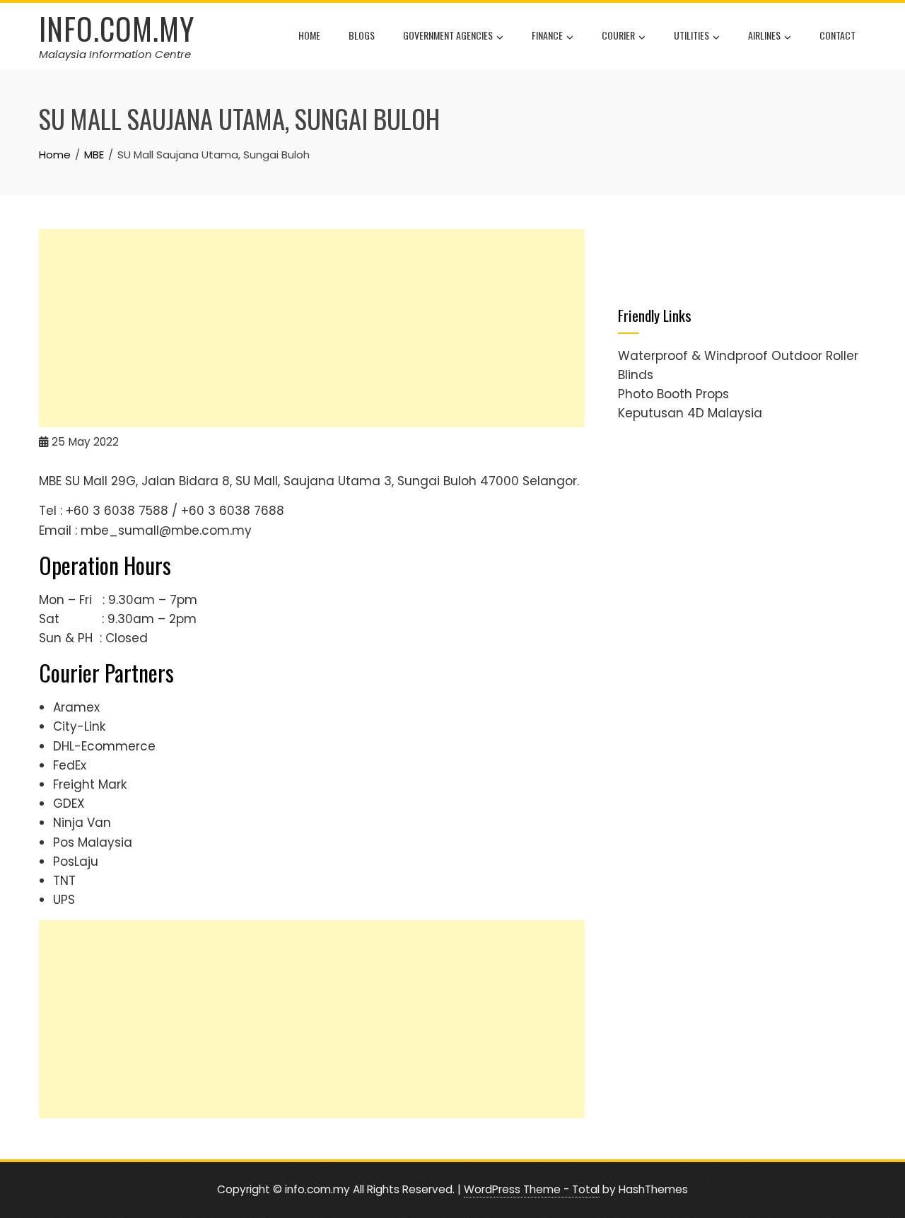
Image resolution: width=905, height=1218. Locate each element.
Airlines (764, 35)
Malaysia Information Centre (115, 54)
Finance (547, 35)
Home (309, 35)
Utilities (691, 35)
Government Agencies (448, 35)
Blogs (362, 35)
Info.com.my (116, 28)
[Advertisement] (312, 328)
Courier (618, 35)
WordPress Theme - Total (532, 1189)
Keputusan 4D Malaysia (690, 413)
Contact (837, 35)
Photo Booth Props (673, 393)
